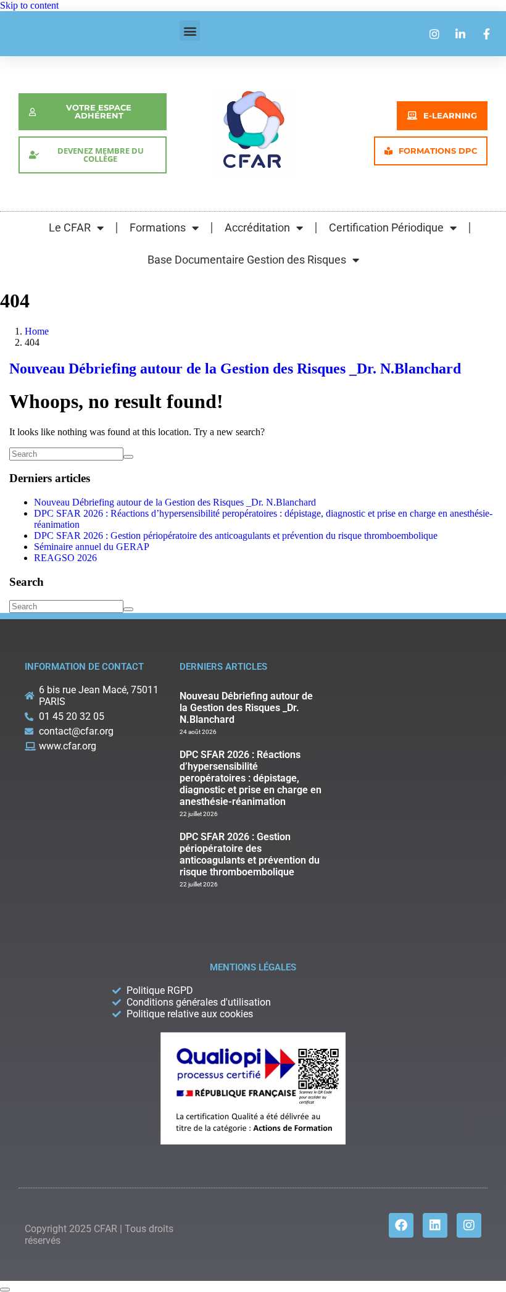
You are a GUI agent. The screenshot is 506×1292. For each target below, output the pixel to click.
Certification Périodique (386, 227)
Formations (158, 227)
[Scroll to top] (5, 1289)
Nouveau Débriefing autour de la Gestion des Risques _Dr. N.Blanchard (235, 369)
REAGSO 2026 (65, 557)
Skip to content (29, 5)
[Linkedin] (435, 1225)
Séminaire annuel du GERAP (91, 546)
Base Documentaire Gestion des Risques (246, 259)
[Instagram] (469, 1225)
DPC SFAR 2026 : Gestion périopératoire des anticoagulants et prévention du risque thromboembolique (236, 535)
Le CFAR (70, 227)
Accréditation (257, 227)
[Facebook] (401, 1225)
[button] (190, 30)
